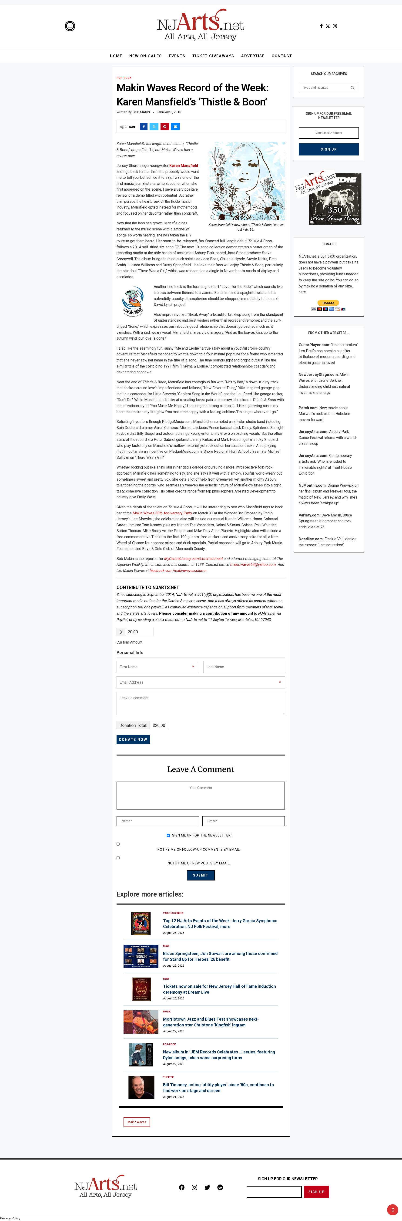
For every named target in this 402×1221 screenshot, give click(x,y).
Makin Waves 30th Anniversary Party (162, 513)
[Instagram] (335, 26)
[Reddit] (220, 1187)
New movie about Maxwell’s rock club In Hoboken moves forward (324, 414)
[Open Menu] (70, 26)
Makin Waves (136, 1122)
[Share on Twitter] (154, 126)
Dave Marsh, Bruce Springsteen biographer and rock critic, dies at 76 (325, 521)
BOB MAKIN (141, 112)
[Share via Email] (175, 126)
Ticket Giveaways (213, 56)
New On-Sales (145, 56)
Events (177, 56)
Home (116, 56)
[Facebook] (321, 26)
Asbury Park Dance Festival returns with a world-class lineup (328, 437)
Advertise (253, 56)
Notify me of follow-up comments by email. (199, 849)
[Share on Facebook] (143, 126)
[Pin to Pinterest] (165, 126)
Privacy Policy (10, 1218)
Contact (282, 56)
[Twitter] (327, 26)
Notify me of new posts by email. (199, 863)
